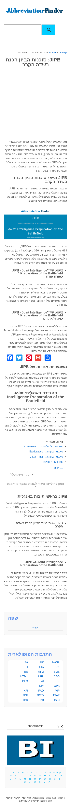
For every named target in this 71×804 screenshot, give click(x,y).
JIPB (54, 52)
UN (58, 667)
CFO (25, 681)
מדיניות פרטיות (32, 801)
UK (42, 662)
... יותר (58, 468)
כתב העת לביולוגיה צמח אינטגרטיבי (43, 446)
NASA (56, 662)
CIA (41, 667)
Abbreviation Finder (42, 798)
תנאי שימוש (46, 801)
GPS (57, 685)
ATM (41, 671)
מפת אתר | (25, 798)
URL (41, 676)
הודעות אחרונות (35, 726)
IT (26, 685)
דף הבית (63, 52)
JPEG (40, 695)
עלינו (21, 801)
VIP (57, 690)
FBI (26, 667)
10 (56, 775)
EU (26, 671)
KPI (26, 690)
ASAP (56, 695)
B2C (57, 700)
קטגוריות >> (54, 772)
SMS (57, 671)
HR (58, 681)
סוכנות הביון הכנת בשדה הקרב (46, 456)
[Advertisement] (35, 104)
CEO (57, 676)
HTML (24, 676)
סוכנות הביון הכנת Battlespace (46, 451)
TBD (25, 700)
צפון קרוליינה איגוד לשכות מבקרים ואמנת (35, 483)
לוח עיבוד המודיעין (53, 461)
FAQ (41, 690)
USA (25, 662)
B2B (41, 700)
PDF (25, 695)
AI (42, 681)
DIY (41, 685)
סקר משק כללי (19, 474)
